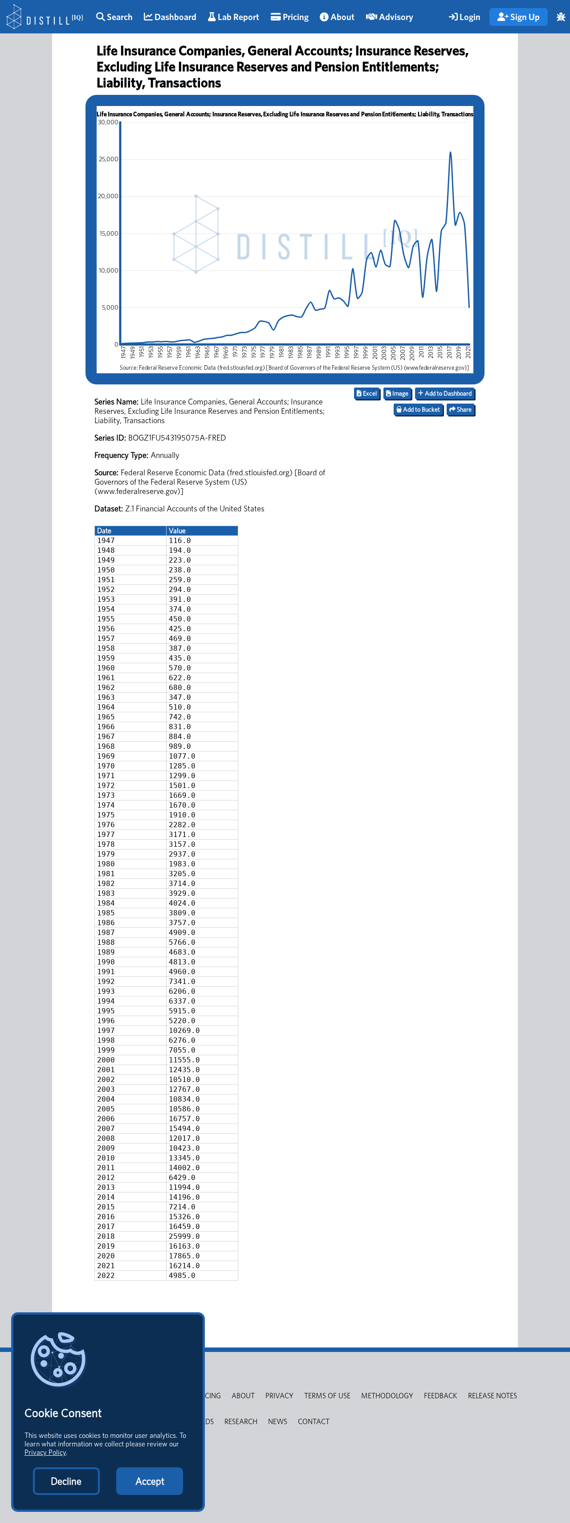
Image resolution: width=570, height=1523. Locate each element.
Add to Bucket (421, 409)
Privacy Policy (45, 1452)
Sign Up (524, 17)
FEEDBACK (440, 1396)
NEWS (277, 1421)
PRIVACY (279, 1396)
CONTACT (314, 1421)
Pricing (295, 17)
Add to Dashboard (447, 393)
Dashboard (174, 17)
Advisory (395, 17)
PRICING (208, 1396)
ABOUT (243, 1396)
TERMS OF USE (327, 1396)
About (341, 17)
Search (119, 17)
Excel (369, 393)
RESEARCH (240, 1421)
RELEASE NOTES (492, 1396)
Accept (149, 1481)
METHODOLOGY (387, 1396)
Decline (66, 1481)
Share (464, 409)
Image (399, 393)
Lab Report (237, 17)
